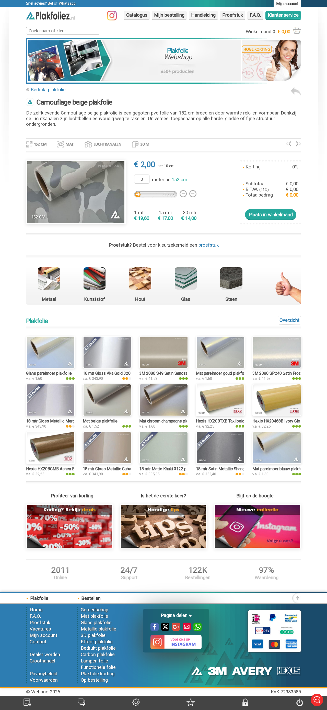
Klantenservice (283, 15)
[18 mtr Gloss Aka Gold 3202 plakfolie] (107, 367)
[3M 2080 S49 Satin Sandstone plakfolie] (163, 367)
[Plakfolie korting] (69, 547)
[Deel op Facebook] (154, 629)
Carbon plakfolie (98, 654)
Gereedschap (94, 610)
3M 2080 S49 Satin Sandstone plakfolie (174, 373)
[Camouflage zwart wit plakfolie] (288, 145)
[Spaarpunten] (190, 704)
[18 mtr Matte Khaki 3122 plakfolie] (163, 462)
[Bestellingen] (27, 704)
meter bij (169, 179)
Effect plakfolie (97, 642)
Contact (38, 642)
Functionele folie (98, 667)
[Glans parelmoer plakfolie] (50, 367)
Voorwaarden (44, 680)
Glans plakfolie (96, 622)
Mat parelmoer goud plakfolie (222, 373)
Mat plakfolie (94, 616)
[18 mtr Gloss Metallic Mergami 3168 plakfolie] (50, 415)
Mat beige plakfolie (100, 421)
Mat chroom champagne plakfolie (168, 421)
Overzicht (289, 320)
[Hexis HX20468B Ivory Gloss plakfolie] (276, 415)
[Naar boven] (296, 602)
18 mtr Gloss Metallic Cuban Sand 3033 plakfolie (126, 468)
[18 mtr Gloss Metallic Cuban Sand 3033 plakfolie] (107, 462)
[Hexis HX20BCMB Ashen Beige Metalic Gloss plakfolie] (50, 462)
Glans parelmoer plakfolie (49, 373)
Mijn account (43, 635)
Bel (50, 3)
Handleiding (203, 15)
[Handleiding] (163, 547)
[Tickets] (81, 704)
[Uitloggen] (299, 704)
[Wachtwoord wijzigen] (245, 704)
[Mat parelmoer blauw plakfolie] (276, 462)
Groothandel (42, 661)
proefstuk (208, 245)
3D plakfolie (93, 635)
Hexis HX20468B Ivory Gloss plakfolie (286, 421)
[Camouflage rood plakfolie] (298, 145)
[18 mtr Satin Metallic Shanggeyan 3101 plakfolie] (220, 462)
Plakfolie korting (97, 674)
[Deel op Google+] (174, 629)
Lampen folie (94, 661)
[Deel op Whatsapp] (196, 629)
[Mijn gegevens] (136, 704)
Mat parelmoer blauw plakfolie (279, 468)
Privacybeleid (43, 674)
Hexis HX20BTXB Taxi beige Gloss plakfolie (235, 421)
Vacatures (40, 629)
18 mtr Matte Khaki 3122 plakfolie (169, 468)
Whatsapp (67, 3)
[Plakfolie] (50, 18)
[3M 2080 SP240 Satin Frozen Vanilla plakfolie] (276, 367)
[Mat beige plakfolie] (107, 415)
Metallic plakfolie (98, 629)
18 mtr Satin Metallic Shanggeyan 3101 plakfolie (239, 468)
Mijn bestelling (169, 15)
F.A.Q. (255, 15)
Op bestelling (94, 680)
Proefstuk (232, 15)
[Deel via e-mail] (185, 629)
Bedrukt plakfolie (48, 90)
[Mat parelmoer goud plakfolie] (220, 367)
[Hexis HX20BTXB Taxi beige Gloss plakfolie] (220, 415)
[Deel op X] (164, 629)
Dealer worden (45, 654)
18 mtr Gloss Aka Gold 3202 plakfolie (116, 373)
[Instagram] (114, 19)
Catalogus (136, 15)
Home (36, 610)
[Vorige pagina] (296, 94)
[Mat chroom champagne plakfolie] (163, 415)
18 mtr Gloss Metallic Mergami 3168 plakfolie (67, 421)
